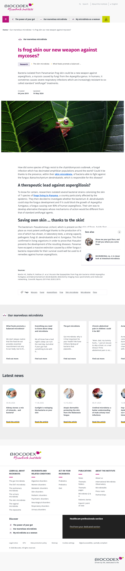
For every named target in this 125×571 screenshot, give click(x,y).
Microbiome (85, 292)
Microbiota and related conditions (41, 472)
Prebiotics (63, 484)
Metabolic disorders (39, 488)
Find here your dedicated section (85, 526)
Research (24, 64)
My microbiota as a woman (88, 19)
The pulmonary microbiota (15, 489)
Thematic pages (82, 488)
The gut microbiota (17, 481)
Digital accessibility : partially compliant (93, 543)
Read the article (12, 422)
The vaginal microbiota (14, 505)
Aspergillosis (52, 292)
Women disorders (38, 484)
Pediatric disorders (39, 495)
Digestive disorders (39, 481)
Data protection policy (39, 543)
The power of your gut (25, 19)
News (80, 478)
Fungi (42, 292)
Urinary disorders (38, 509)
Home (5, 30)
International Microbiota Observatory (105, 483)
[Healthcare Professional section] (106, 19)
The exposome (15, 510)
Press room (100, 491)
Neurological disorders (40, 502)
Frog (61, 292)
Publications (84, 471)
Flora (95, 292)
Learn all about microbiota (17, 472)
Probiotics (63, 481)
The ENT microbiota (17, 484)
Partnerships (101, 495)
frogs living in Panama (45, 195)
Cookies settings (68, 543)
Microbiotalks (101, 487)
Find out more (12, 358)
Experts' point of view (84, 504)
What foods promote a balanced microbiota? (67, 64)
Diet (60, 488)
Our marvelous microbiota (55, 19)
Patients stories (84, 499)
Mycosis (34, 292)
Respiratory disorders (40, 506)
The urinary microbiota (14, 495)
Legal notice (13, 543)
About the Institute (99, 4)
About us (99, 478)
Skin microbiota (72, 292)
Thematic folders (82, 483)
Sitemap (55, 543)
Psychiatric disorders (40, 499)
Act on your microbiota (65, 472)
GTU (24, 543)
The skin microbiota (41, 64)
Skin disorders (37, 492)
